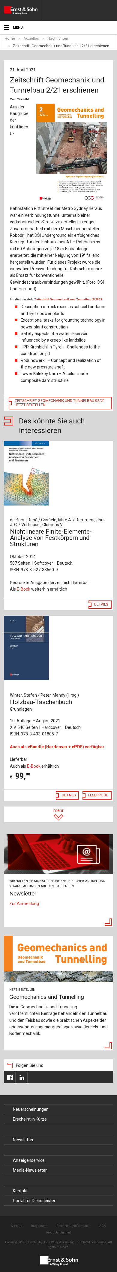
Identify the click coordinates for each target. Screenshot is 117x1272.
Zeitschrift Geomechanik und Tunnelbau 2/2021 (68, 299)
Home (9, 38)
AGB (102, 1226)
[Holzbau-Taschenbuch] (58, 648)
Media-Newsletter (30, 1170)
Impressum (39, 1226)
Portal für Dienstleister (34, 1200)
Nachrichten (57, 38)
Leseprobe (98, 795)
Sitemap (16, 1226)
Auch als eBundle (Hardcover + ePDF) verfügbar (57, 746)
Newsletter (23, 1139)
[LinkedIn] (22, 1077)
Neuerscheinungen (31, 1109)
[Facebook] (10, 1077)
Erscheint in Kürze (30, 1119)
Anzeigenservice (29, 1160)
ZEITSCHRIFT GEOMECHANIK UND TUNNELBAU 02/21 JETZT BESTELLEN (60, 403)
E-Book (23, 589)
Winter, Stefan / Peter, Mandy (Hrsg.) (44, 695)
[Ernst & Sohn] (23, 10)
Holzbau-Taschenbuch (41, 705)
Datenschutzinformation (73, 1226)
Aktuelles (31, 38)
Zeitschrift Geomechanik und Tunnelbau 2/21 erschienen (61, 46)
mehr (58, 810)
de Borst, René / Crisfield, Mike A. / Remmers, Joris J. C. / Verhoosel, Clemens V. (58, 522)
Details (101, 604)
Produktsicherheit (58, 1232)
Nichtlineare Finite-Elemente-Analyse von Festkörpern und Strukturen (51, 538)
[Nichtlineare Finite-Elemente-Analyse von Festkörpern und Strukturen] (58, 473)
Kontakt (20, 1190)
